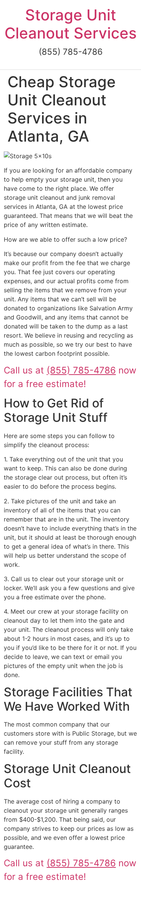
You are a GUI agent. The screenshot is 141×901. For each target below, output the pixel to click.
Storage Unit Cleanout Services (70, 24)
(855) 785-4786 (81, 370)
